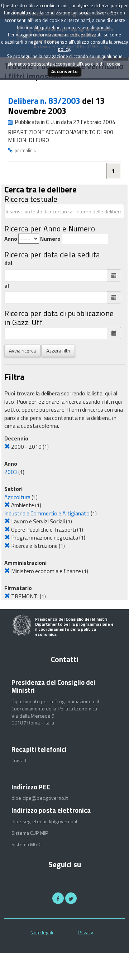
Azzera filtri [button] (58, 350)
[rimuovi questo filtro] (7, 446)
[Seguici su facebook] (58, 898)
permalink (25, 150)
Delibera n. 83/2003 (45, 100)
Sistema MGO (26, 844)
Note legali (41, 932)
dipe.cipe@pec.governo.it (39, 798)
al (6, 286)
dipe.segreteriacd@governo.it (44, 821)
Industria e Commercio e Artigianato (47, 513)
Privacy (85, 932)
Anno (10, 239)
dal (8, 263)
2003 (10, 471)
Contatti (19, 760)
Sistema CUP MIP (29, 833)
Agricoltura (17, 497)
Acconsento (64, 71)
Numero (50, 239)
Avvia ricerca (22, 350)
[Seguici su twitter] (71, 898)
